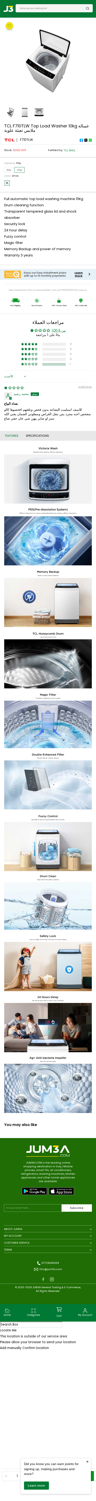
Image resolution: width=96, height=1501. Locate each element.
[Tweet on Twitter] (85, 140)
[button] (29, 364)
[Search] (87, 8)
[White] (7, 183)
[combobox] (53, 8)
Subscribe (76, 1208)
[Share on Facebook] (81, 140)
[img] (14, 388)
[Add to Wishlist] (9, 25)
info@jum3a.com (50, 1269)
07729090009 (50, 1263)
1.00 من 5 (59, 330)
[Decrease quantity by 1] (6, 1476)
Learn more (36, 1485)
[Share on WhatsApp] (90, 140)
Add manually (10, 1348)
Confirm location (35, 1348)
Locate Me (8, 1330)
